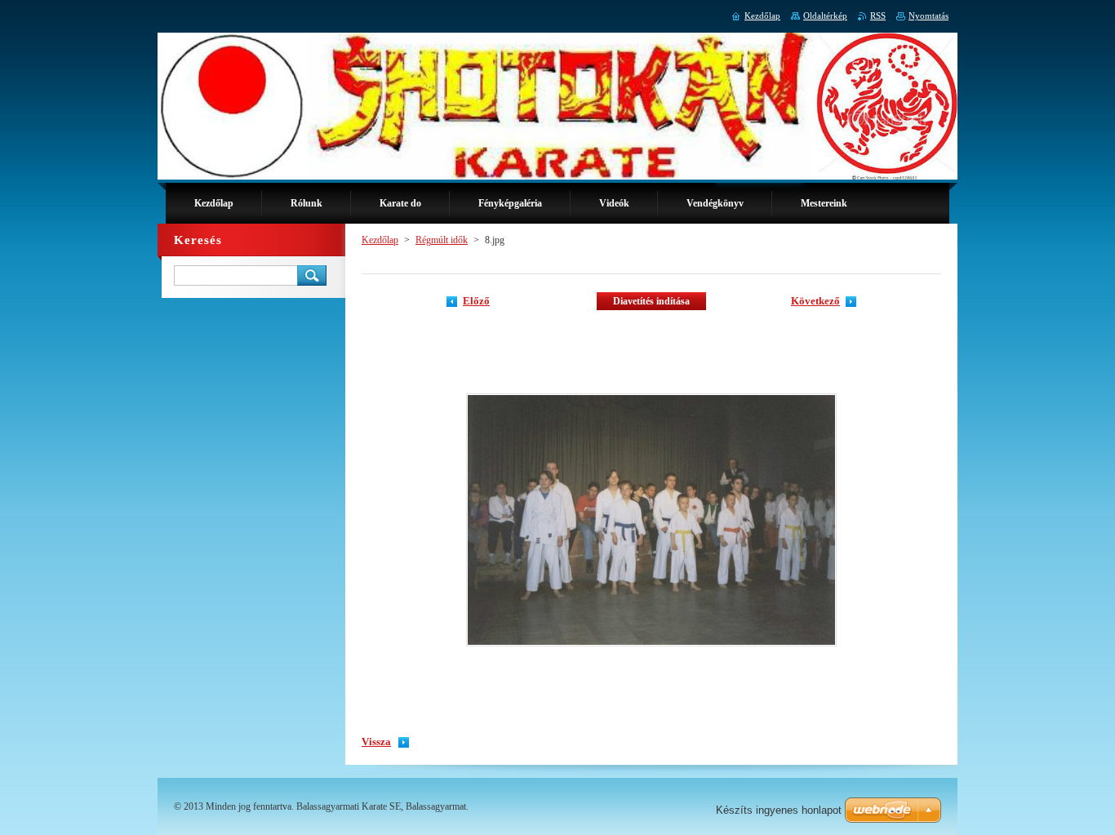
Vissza (376, 742)
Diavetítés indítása (651, 301)
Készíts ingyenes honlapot (779, 810)
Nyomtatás (928, 15)
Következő (815, 301)
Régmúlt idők (441, 240)
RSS (878, 15)
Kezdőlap (380, 240)
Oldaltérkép (825, 15)
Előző (476, 301)
